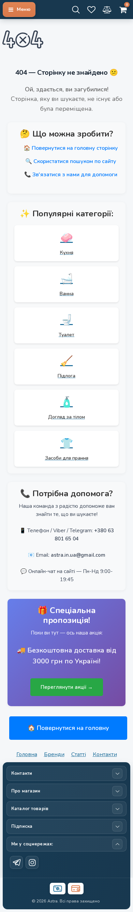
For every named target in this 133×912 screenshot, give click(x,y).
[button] (19, 9)
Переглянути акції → (67, 687)
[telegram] (16, 862)
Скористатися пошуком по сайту (74, 161)
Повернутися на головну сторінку (75, 148)
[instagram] (32, 862)
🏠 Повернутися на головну (68, 728)
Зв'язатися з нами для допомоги (74, 174)
